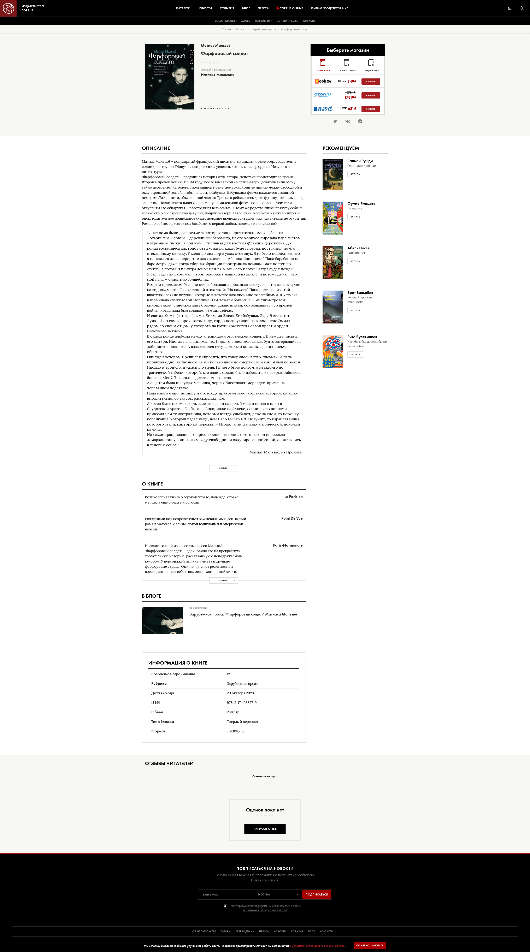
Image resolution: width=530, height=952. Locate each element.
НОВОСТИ (280, 931)
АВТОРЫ (226, 931)
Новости (205, 8)
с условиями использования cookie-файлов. (317, 946)
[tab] (324, 65)
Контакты (308, 21)
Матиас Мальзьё (215, 45)
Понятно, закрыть (370, 945)
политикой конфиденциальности (265, 910)
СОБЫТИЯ (297, 931)
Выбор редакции (226, 21)
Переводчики (263, 21)
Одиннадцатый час (361, 166)
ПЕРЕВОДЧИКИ (245, 931)
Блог (246, 8)
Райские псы (356, 253)
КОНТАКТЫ (327, 931)
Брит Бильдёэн (360, 292)
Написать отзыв (265, 829)
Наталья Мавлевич (217, 74)
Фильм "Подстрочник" (329, 8)
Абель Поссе (358, 248)
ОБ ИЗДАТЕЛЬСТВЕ (204, 931)
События (227, 8)
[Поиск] (522, 8)
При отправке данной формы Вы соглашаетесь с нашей (265, 908)
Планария (354, 208)
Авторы (246, 21)
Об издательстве (287, 21)
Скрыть (223, 468)
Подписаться (317, 894)
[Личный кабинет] (509, 8)
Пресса (263, 8)
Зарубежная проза (216, 108)
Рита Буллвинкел (362, 336)
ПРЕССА (264, 931)
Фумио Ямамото (361, 203)
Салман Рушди (360, 160)
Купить (371, 81)
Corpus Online (291, 8)
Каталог (183, 8)
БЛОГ (311, 931)
